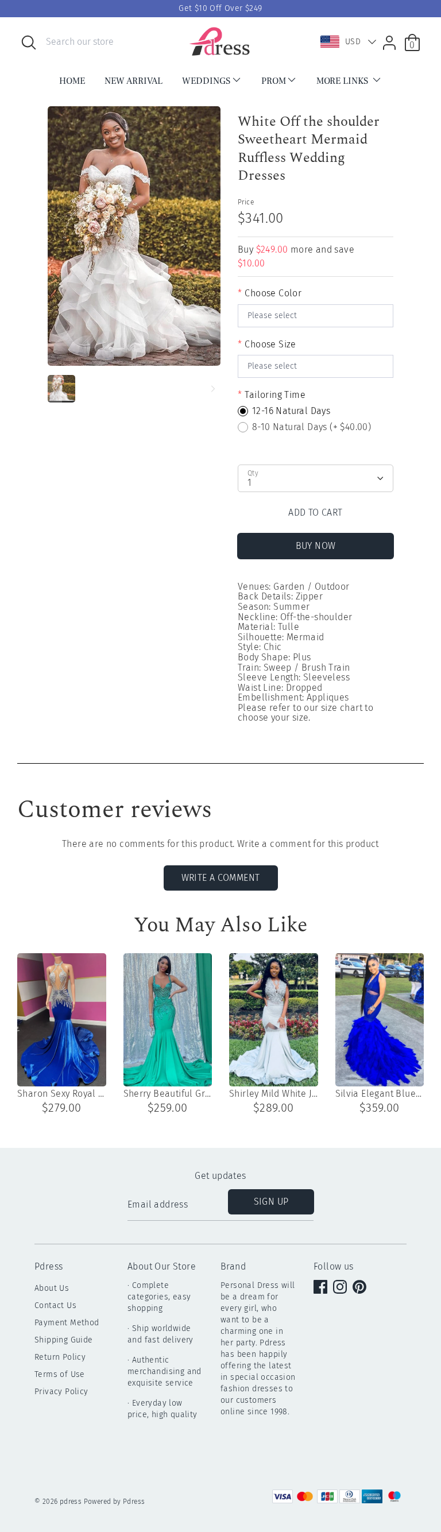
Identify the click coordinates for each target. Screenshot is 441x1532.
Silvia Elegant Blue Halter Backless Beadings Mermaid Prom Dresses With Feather (379, 1094)
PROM (273, 81)
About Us (51, 1288)
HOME (72, 81)
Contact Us (55, 1305)
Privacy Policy (61, 1391)
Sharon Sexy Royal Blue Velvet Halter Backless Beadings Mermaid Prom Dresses (61, 1094)
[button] (346, 42)
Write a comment (220, 877)
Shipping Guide (63, 1340)
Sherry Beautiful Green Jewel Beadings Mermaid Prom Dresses (167, 1094)
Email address (157, 1205)
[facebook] (322, 1288)
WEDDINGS (206, 81)
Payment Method (66, 1323)
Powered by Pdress (114, 1502)
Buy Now (316, 545)
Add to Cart (315, 512)
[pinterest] (361, 1288)
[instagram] (341, 1288)
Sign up (271, 1201)
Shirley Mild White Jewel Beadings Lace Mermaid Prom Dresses (273, 1094)
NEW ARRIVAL (134, 81)
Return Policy (60, 1357)
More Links (343, 81)
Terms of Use (59, 1374)
